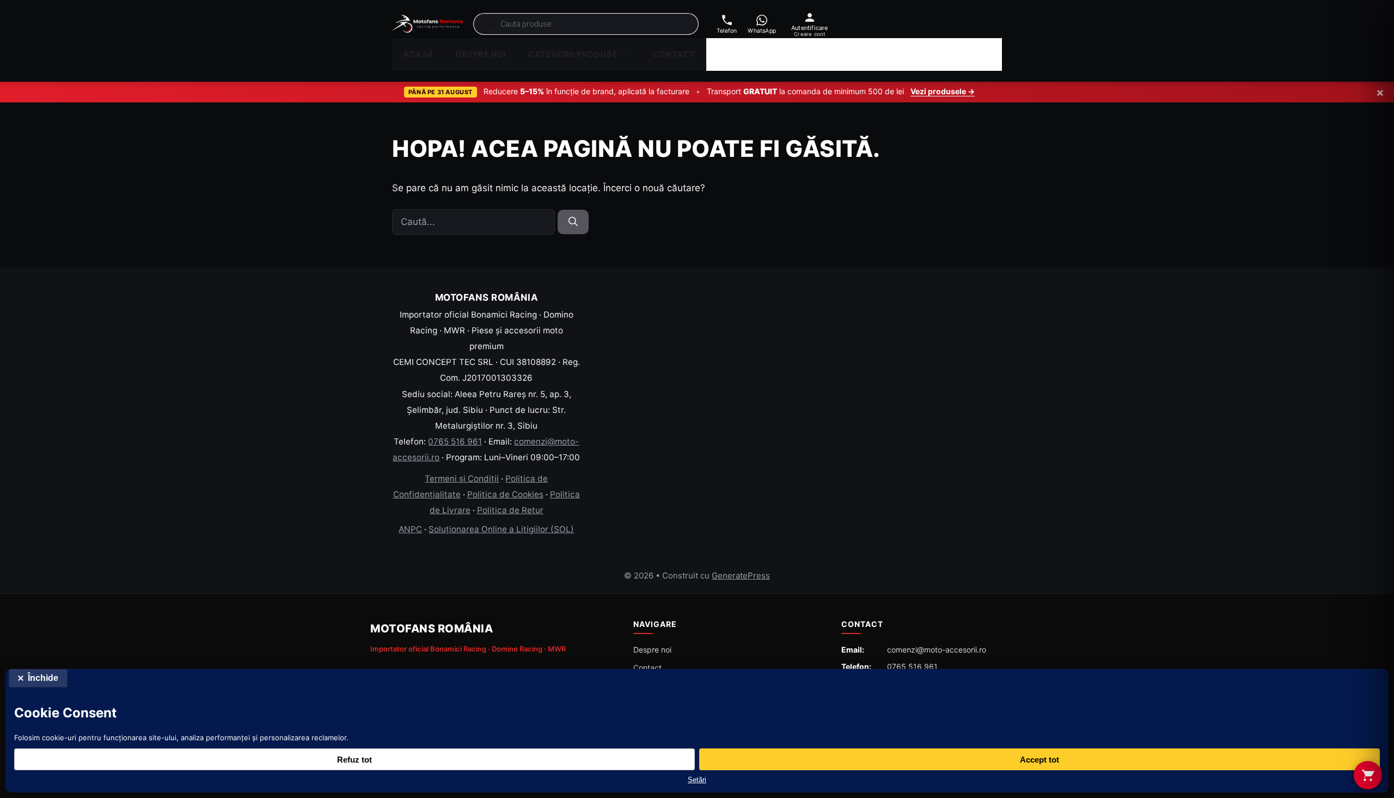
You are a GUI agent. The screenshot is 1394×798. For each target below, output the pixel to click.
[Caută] (573, 222)
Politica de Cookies (505, 494)
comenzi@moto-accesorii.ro (936, 649)
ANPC (410, 529)
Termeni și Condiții (462, 478)
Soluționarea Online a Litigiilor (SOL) (501, 529)
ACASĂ (418, 54)
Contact (674, 54)
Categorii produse (572, 54)
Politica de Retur (510, 510)
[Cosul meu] (1368, 775)
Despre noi (481, 54)
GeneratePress (741, 575)
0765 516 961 (455, 441)
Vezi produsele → (942, 91)
